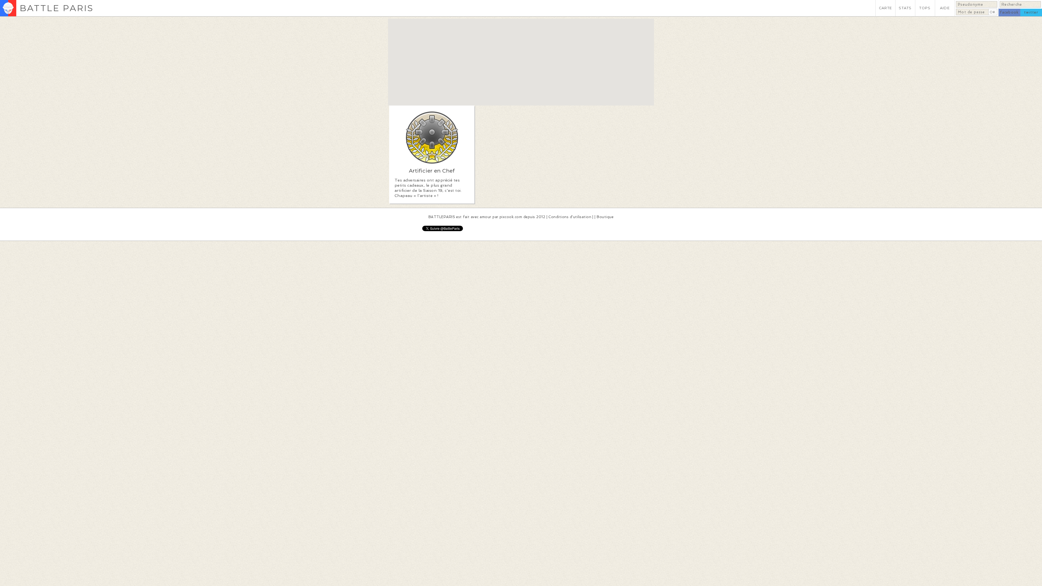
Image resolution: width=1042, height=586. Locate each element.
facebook (1009, 12)
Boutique (605, 217)
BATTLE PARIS (57, 8)
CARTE (885, 8)
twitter (1031, 12)
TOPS (924, 8)
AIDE (945, 8)
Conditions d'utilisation (569, 217)
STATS (905, 8)
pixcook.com (511, 217)
